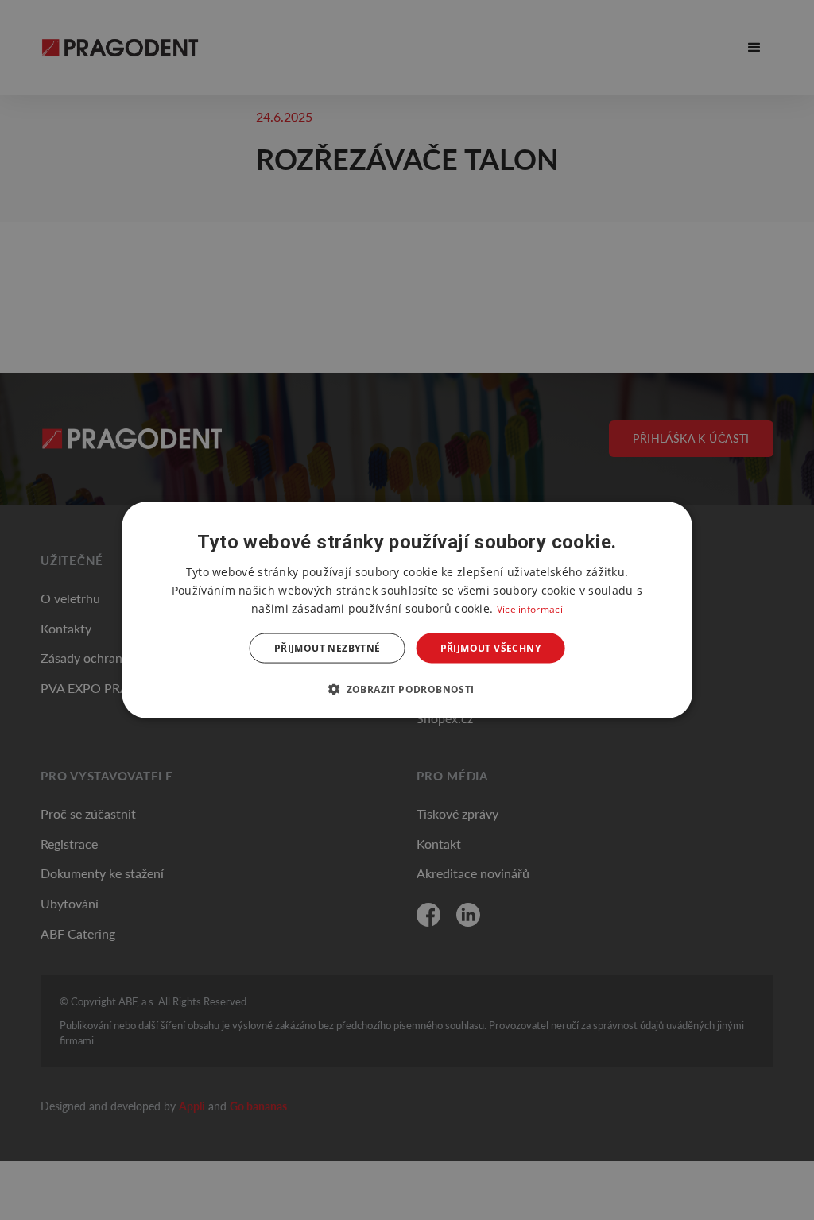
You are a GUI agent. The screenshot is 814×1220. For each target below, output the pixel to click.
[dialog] (407, 610)
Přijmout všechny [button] (490, 648)
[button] (406, 689)
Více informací (530, 608)
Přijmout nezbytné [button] (327, 648)
